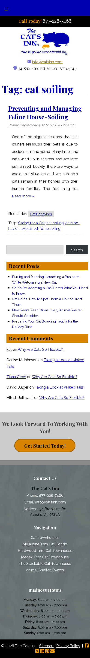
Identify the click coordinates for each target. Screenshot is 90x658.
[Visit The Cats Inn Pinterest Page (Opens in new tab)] (47, 651)
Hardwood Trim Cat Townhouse (45, 550)
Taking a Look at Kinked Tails (59, 387)
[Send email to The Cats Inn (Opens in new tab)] (52, 651)
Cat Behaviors (41, 214)
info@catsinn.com (47, 62)
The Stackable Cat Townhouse (45, 563)
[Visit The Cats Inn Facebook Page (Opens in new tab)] (87, 646)
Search (77, 250)
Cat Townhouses (45, 537)
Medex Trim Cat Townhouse (45, 557)
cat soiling (55, 223)
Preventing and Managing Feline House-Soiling (45, 112)
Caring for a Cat (31, 223)
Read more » (23, 196)
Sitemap (46, 646)
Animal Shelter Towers (45, 570)
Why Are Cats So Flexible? (40, 349)
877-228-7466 (51, 495)
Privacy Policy (68, 646)
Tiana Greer (16, 377)
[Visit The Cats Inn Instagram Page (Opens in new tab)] (42, 651)
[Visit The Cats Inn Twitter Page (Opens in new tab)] (37, 651)
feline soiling (49, 228)
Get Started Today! (45, 446)
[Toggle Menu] (6, 8)
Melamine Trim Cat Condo (45, 544)
